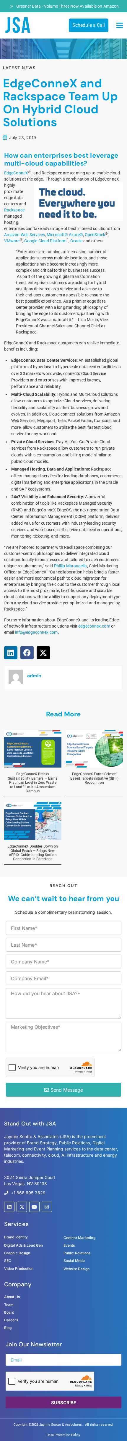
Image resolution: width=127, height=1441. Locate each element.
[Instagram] (47, 1207)
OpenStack (95, 234)
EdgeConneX (16, 173)
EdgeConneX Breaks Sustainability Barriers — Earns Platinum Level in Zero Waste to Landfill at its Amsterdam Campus (32, 782)
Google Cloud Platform (45, 241)
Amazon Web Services (24, 234)
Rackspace (14, 210)
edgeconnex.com (94, 626)
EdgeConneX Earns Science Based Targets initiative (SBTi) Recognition (94, 778)
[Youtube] (34, 1207)
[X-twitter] (22, 1207)
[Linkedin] (9, 1207)
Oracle (76, 241)
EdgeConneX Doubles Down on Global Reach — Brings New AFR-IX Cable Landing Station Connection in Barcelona (32, 852)
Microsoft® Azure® (65, 234)
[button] (119, 25)
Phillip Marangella (70, 565)
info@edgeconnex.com (36, 632)
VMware (12, 241)
